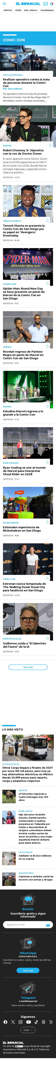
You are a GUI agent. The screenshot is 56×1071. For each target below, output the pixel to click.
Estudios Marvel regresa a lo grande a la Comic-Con (23, 413)
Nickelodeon (11, 523)
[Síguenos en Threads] (44, 1022)
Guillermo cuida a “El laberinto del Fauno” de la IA (24, 645)
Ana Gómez (15, 88)
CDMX (18, 10)
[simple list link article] (28, 749)
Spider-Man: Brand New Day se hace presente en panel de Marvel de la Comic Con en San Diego (24, 293)
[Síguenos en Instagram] (21, 1022)
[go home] (28, 1042)
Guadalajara (47, 10)
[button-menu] (4, 3)
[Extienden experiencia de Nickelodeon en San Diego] (28, 505)
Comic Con (9, 579)
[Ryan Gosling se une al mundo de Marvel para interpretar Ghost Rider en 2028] (28, 445)
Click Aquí (28, 970)
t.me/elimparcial (28, 1001)
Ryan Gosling (11, 463)
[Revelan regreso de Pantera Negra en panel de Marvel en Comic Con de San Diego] (28, 329)
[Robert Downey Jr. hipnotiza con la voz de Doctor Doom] (28, 126)
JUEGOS (7, 10)
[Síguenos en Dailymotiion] (51, 1022)
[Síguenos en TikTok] (36, 1022)
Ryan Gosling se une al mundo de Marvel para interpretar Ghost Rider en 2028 (24, 471)
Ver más (28, 667)
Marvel (7, 146)
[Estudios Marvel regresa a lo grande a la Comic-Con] (28, 389)
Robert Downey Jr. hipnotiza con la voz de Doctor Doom (23, 152)
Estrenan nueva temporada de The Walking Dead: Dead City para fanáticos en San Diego (24, 587)
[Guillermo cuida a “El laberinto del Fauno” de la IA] (28, 621)
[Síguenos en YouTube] (28, 1022)
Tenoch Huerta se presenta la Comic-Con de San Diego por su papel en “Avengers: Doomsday (24, 230)
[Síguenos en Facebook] (5, 1022)
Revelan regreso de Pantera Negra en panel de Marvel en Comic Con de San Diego (23, 355)
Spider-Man (9, 284)
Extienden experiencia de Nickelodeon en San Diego (22, 529)
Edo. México (30, 10)
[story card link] (28, 61)
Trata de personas (13, 75)
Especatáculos (12, 639)
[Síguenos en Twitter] (13, 1022)
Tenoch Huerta (12, 221)
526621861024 (28, 956)
